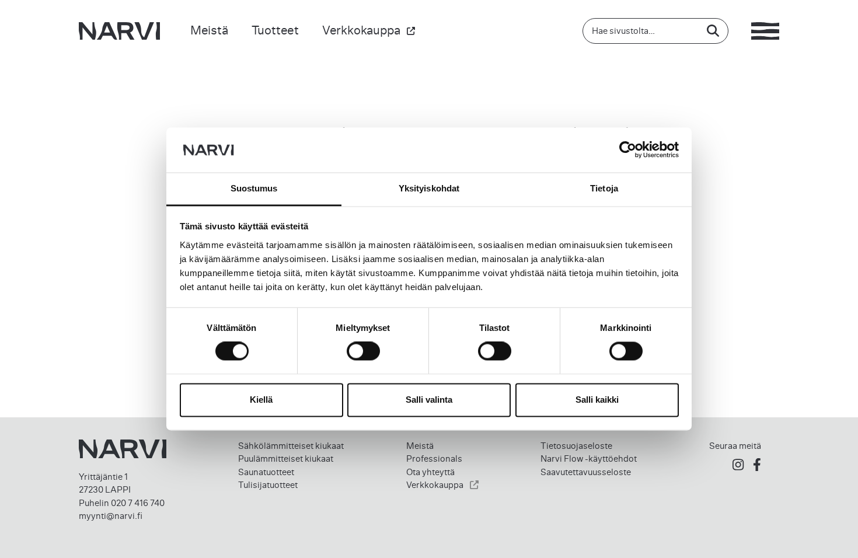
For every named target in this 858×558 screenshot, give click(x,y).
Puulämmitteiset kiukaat (285, 459)
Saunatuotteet (266, 472)
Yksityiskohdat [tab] (429, 188)
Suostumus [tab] (254, 188)
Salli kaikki (597, 399)
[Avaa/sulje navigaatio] (765, 31)
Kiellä (261, 399)
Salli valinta (429, 399)
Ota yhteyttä (430, 472)
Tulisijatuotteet (268, 485)
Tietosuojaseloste (576, 446)
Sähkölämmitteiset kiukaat (291, 446)
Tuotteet (275, 30)
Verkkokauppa (361, 30)
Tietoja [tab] (604, 188)
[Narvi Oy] (119, 31)
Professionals (434, 459)
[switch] (363, 351)
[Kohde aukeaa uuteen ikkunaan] (738, 465)
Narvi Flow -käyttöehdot (588, 459)
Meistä (209, 30)
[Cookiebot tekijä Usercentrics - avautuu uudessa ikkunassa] (628, 150)
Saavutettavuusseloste (585, 472)
